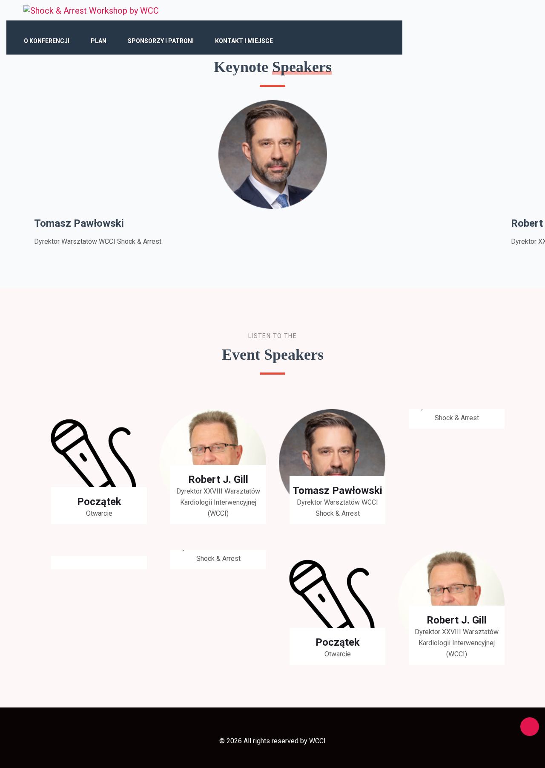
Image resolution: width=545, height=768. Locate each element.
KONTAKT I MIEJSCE (244, 41)
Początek (99, 502)
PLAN (98, 41)
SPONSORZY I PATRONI (161, 41)
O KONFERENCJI (46, 41)
